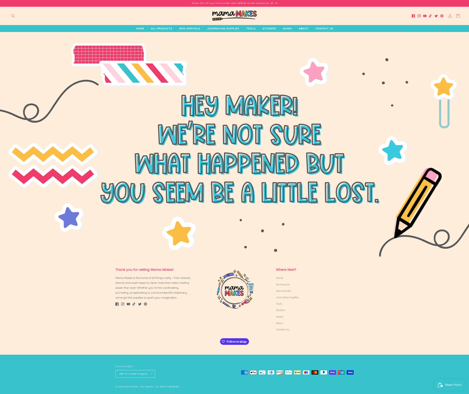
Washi (279, 316)
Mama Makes (131, 386)
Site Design (146, 386)
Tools (279, 303)
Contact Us (282, 329)
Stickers (280, 310)
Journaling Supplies (287, 297)
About (279, 323)
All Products (283, 284)
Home (279, 278)
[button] (13, 16)
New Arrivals (283, 291)
